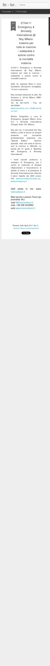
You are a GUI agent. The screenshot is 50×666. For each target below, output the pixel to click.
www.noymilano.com (20, 108)
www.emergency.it (19, 181)
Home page (21, 11)
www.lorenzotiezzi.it (25, 208)
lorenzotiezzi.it (18, 191)
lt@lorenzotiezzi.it (24, 202)
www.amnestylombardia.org (28, 178)
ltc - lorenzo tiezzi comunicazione (26, 227)
